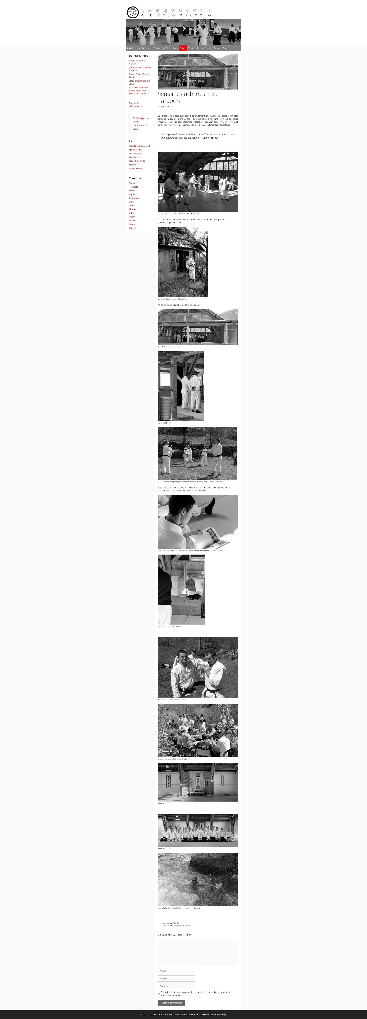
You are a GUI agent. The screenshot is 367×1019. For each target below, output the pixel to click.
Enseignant (159, 48)
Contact (217, 48)
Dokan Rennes (136, 168)
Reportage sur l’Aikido (170, 923)
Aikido (141, 48)
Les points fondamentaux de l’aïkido (175, 925)
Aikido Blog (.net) (137, 161)
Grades (225, 48)
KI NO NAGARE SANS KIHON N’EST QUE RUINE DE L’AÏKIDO (139, 90)
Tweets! (134, 186)
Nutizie (130, 48)
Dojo (168, 48)
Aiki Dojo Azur (135, 153)
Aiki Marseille (135, 157)
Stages (200, 48)
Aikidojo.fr (133, 164)
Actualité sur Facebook (139, 146)
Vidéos (191, 48)
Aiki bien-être (135, 149)
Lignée (149, 48)
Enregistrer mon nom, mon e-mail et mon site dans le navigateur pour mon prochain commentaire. (196, 993)
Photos (183, 48)
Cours (175, 48)
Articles (208, 48)
